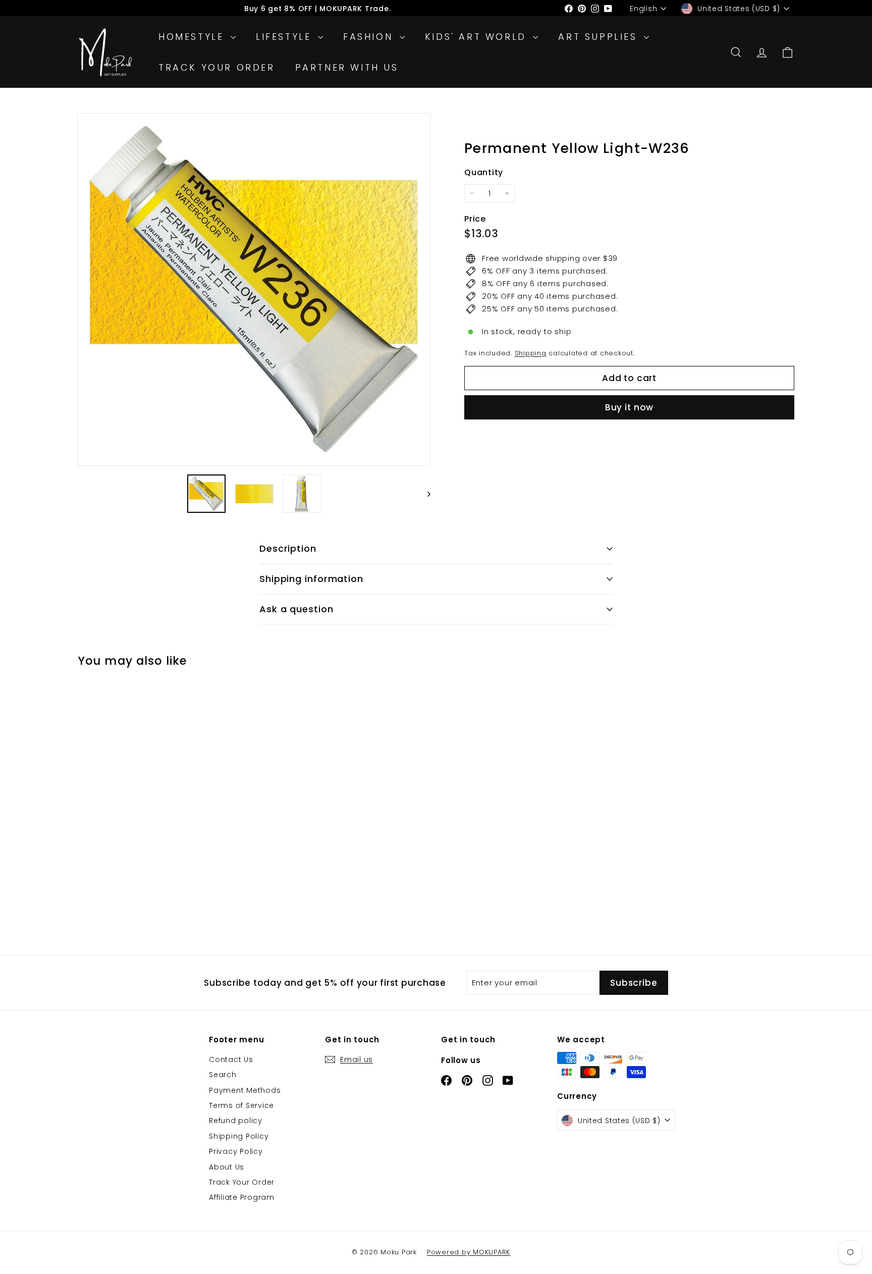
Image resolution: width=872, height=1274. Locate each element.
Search (223, 1075)
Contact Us (231, 1059)
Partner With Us (347, 67)
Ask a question (296, 609)
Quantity (483, 172)
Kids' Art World (478, 36)
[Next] (424, 493)
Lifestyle (285, 36)
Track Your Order (216, 67)
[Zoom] (254, 289)
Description (287, 548)
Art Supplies (599, 36)
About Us (226, 1167)
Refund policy (235, 1121)
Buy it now (629, 407)
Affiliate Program (242, 1197)
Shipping (531, 353)
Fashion (370, 36)
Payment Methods (245, 1090)
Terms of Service (241, 1105)
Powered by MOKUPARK (468, 1252)
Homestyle (193, 36)
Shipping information (311, 578)
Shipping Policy (238, 1136)
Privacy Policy (236, 1151)
